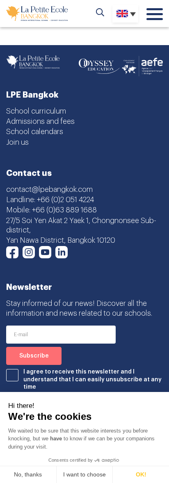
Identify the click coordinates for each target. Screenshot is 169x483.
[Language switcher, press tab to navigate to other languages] (125, 14)
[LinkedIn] (61, 252)
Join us (17, 142)
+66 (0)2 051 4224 (65, 199)
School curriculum (36, 111)
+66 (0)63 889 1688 (64, 210)
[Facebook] (12, 252)
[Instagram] (29, 252)
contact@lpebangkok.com (49, 189)
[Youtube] (45, 252)
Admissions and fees (40, 121)
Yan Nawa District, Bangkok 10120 (60, 240)
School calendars (34, 131)
